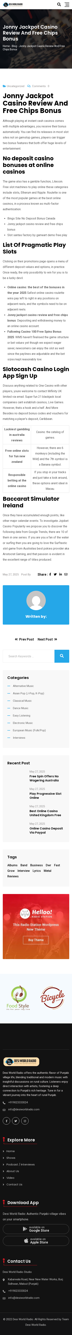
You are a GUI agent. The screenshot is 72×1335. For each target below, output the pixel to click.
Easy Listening (21, 715)
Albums (12, 865)
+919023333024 (18, 1102)
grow (11, 871)
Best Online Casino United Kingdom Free (45, 813)
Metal (47, 871)
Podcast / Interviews (20, 1164)
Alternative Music (23, 686)
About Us (12, 1171)
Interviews (19, 737)
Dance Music (20, 708)
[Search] (59, 4)
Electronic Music (23, 723)
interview (24, 871)
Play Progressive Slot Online (45, 796)
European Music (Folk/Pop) (29, 730)
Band (23, 865)
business (36, 865)
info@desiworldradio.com (24, 1109)
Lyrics (37, 871)
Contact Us (14, 1184)
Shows (10, 1158)
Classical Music (22, 700)
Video (10, 1178)
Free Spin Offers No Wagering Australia (44, 778)
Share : (42, 574)
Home (10, 1151)
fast (57, 865)
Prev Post (26, 639)
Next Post (45, 639)
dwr (48, 865)
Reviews (13, 876)
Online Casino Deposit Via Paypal (46, 831)
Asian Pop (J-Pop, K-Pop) (28, 693)
